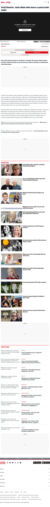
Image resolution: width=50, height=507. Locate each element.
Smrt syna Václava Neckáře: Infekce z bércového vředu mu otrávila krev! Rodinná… (34, 179)
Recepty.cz (23, 384)
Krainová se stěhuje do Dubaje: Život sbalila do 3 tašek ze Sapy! (33, 296)
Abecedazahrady (25, 410)
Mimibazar (24, 401)
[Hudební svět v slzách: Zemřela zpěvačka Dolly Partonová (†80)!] (11, 273)
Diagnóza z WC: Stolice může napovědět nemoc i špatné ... (30, 421)
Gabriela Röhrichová (5, 43)
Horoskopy (30, 458)
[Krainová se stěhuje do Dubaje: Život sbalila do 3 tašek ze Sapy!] (11, 301)
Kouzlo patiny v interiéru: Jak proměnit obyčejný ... (30, 413)
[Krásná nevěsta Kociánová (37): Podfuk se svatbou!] (11, 287)
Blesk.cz (23, 350)
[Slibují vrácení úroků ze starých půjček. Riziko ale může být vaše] (11, 259)
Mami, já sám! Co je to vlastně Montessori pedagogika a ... (30, 404)
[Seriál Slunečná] (4, 41)
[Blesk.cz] (2, 463)
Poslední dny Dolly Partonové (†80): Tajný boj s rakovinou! (33, 226)
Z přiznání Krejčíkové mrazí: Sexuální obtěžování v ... (30, 430)
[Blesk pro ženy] (6, 3)
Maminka (6, 458)
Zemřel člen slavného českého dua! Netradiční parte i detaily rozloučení (34, 240)
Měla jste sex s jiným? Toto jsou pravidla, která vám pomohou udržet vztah (24, 123)
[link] (7, 463)
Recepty (42, 458)
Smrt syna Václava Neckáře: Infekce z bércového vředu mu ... (31, 361)
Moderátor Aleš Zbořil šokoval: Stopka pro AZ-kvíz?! (33, 193)
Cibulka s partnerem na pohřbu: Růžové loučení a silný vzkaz (34, 311)
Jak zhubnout (18, 458)
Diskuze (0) (3, 46)
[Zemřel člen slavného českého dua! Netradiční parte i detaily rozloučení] (11, 245)
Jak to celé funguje (25, 54)
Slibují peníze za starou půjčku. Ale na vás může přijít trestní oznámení (33, 207)
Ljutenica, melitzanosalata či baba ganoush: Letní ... (31, 387)
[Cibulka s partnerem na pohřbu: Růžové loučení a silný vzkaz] (11, 315)
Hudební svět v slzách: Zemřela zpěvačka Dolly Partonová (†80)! (33, 268)
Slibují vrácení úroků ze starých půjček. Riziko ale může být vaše (34, 254)
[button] (48, 2)
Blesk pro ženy (25, 393)
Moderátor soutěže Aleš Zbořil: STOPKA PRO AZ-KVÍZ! (30, 379)
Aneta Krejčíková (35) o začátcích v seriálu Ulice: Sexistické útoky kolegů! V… (34, 165)
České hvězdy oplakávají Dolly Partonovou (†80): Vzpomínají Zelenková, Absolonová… (34, 212)
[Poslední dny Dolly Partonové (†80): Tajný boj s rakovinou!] (11, 231)
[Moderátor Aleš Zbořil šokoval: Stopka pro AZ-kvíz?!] (11, 198)
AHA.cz (23, 376)
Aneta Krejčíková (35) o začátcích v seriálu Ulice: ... (31, 353)
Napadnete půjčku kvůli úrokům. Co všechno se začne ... (31, 396)
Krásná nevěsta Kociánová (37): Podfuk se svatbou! (34, 282)
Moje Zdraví (24, 419)
